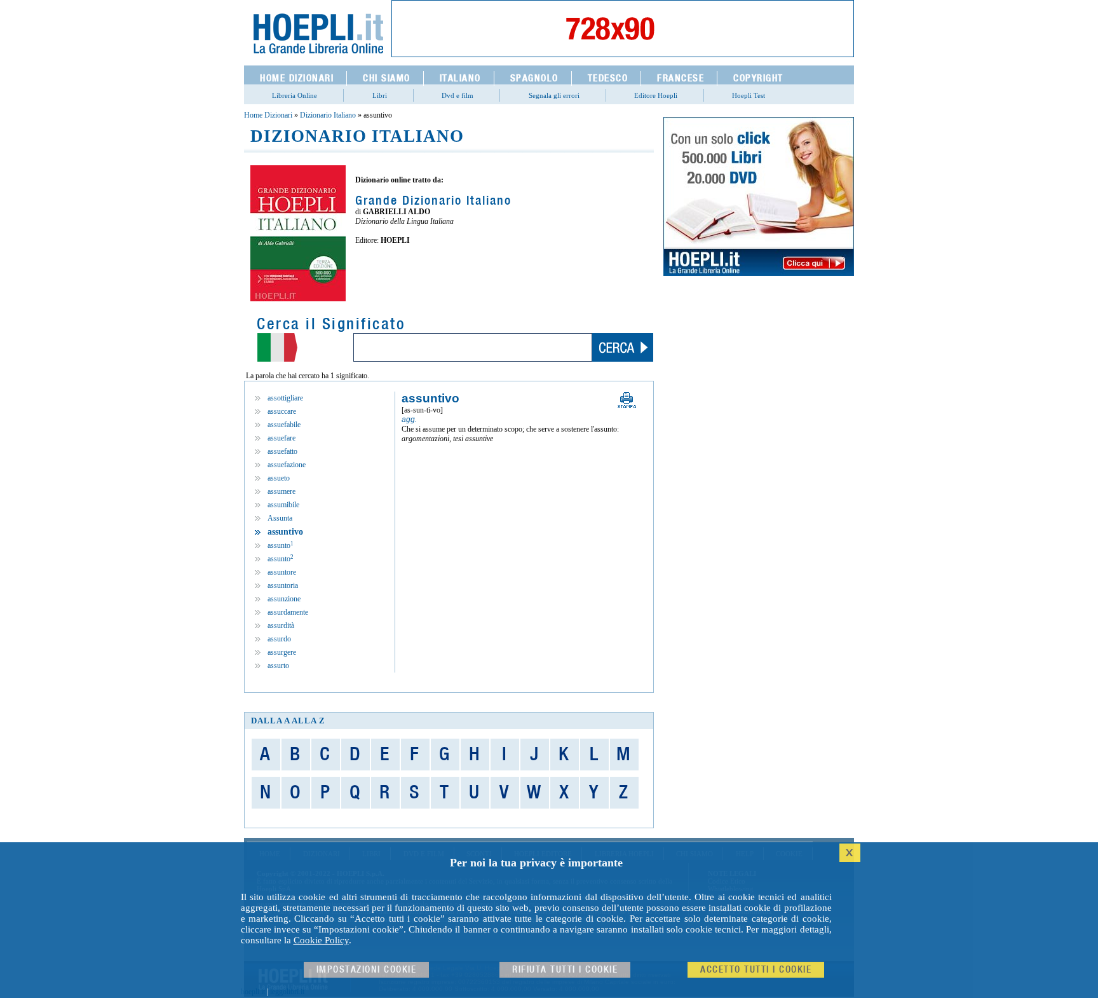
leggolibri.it (287, 991)
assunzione (284, 598)
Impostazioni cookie (366, 969)
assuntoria (283, 585)
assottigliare (285, 397)
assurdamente (288, 612)
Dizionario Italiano (328, 115)
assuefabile (284, 424)
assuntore (282, 572)
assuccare (282, 411)
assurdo (279, 638)
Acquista (399, 267)
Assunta (280, 518)
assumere (281, 491)
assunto (281, 545)
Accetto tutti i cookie (755, 969)
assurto (278, 665)
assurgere (282, 652)
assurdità (281, 625)
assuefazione (287, 464)
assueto (279, 478)
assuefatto (282, 451)
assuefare (281, 438)
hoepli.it (253, 991)
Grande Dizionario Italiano (433, 201)
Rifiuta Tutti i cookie (565, 969)
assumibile (283, 504)
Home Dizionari (268, 115)
